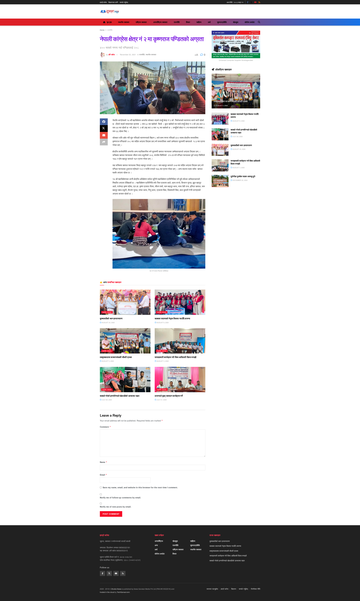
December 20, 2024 (240, 180)
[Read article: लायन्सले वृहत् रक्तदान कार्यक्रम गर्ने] (180, 379)
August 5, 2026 (107, 361)
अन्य (156, 545)
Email (103, 474)
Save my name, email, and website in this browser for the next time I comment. (140, 487)
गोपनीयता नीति (255, 589)
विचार (188, 22)
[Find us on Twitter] (251, 2)
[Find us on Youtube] (255, 2)
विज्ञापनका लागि (113, 2)
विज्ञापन (233, 589)
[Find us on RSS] (259, 2)
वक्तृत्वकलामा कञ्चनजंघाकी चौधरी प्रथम (116, 357)
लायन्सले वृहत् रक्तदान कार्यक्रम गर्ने (169, 395)
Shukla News (116, 589)
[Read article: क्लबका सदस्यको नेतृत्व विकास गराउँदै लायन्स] (180, 302)
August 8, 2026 (162, 322)
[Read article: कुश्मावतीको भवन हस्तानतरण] (125, 302)
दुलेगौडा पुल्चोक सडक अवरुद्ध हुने (243, 176)
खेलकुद (235, 22)
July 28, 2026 (106, 400)
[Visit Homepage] (109, 11)
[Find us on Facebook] (247, 2)
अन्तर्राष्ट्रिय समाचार (160, 22)
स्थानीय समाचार (123, 22)
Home (102, 30)
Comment (105, 426)
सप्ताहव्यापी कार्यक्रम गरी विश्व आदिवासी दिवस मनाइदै (175, 357)
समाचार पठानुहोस (212, 589)
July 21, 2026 (161, 400)
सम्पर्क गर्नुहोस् (124, 2)
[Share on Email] (104, 135)
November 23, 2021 (128, 54)
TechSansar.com (123, 592)
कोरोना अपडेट (250, 22)
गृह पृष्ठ (109, 22)
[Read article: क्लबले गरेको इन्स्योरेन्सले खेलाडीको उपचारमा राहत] (125, 379)
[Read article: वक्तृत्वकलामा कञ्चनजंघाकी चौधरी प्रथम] (125, 341)
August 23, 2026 (108, 322)
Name (103, 462)
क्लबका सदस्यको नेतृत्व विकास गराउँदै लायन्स (172, 318)
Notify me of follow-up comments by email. (120, 497)
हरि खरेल (112, 54)
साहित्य (198, 22)
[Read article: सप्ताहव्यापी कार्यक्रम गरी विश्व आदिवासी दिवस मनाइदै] (180, 341)
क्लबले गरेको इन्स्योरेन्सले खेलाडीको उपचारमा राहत (119, 395)
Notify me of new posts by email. (115, 506)
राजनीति (177, 22)
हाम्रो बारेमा (103, 2)
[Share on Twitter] (104, 128)
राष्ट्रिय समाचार (141, 22)
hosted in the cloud (107, 592)
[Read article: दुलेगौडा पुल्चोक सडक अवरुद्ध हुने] (220, 181)
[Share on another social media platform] (104, 142)
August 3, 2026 (162, 361)
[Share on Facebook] (104, 121)
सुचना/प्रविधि (222, 22)
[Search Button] (259, 22)
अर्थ (209, 22)
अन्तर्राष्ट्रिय (159, 541)
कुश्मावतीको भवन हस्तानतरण (111, 318)
